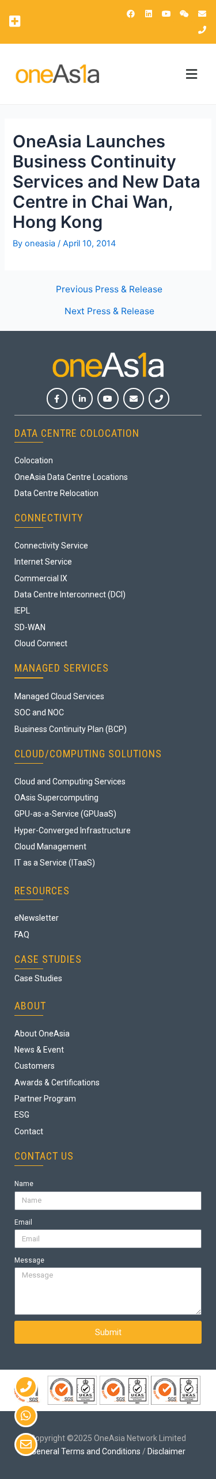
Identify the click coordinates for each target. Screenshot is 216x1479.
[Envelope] (202, 14)
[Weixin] (184, 14)
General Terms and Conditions (86, 1451)
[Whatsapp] (25, 1415)
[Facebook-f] (57, 398)
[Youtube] (166, 14)
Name (23, 1184)
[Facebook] (131, 14)
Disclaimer (166, 1451)
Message (29, 1260)
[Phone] (202, 30)
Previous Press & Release (109, 289)
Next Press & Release (109, 311)
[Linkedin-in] (82, 398)
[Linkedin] (149, 14)
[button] (14, 21)
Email (23, 1222)
